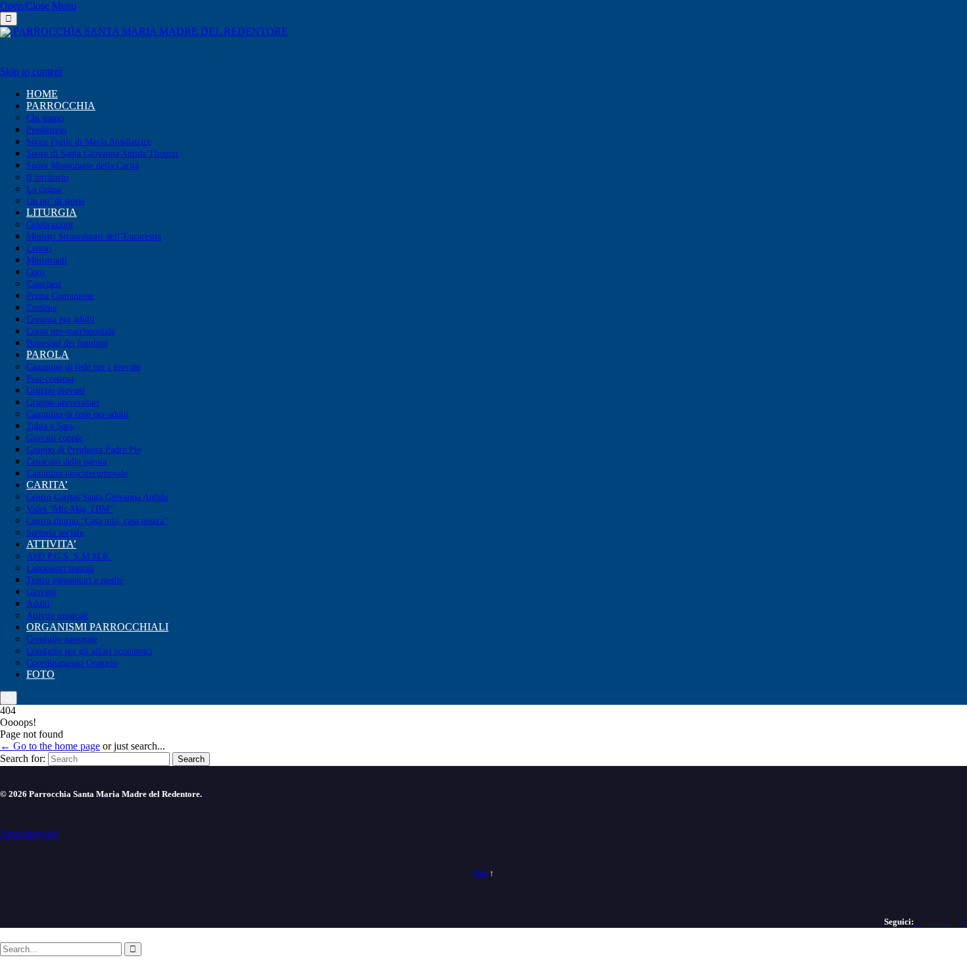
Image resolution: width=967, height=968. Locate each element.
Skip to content (31, 71)
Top (480, 873)
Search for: (22, 758)
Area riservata (29, 833)
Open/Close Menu (38, 5)
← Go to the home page (50, 745)
